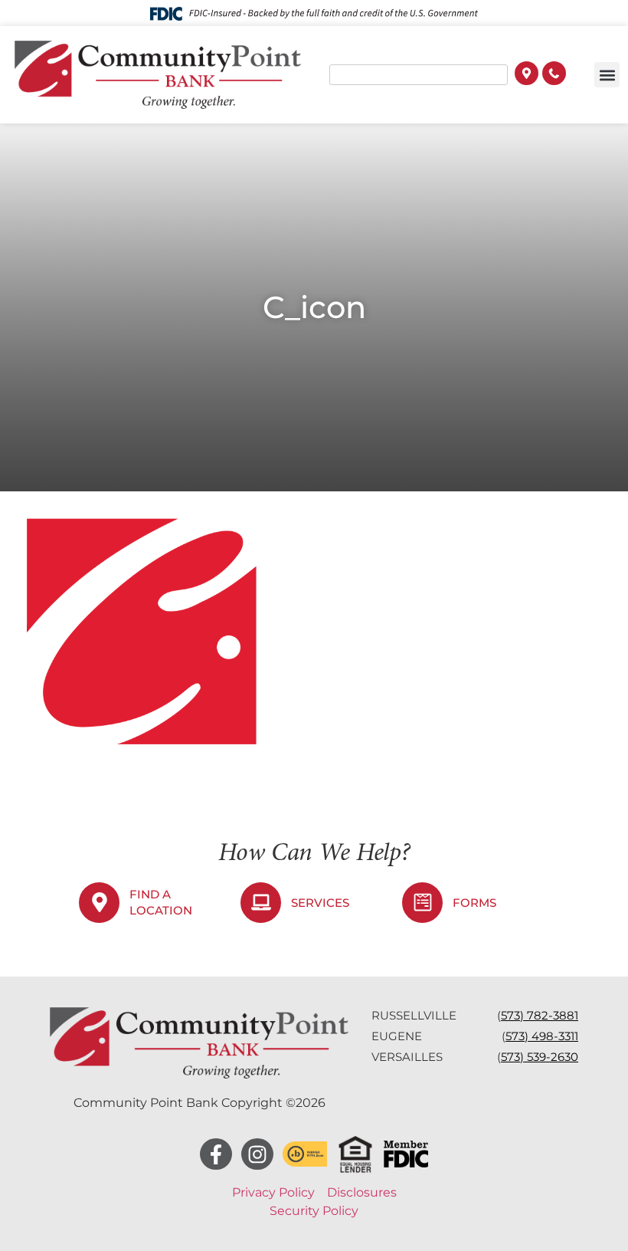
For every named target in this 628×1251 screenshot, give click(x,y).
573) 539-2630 (539, 1056)
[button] (607, 74)
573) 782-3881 (539, 1015)
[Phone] (554, 75)
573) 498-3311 (541, 1036)
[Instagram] (257, 1154)
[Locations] (526, 75)
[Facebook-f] (216, 1154)
